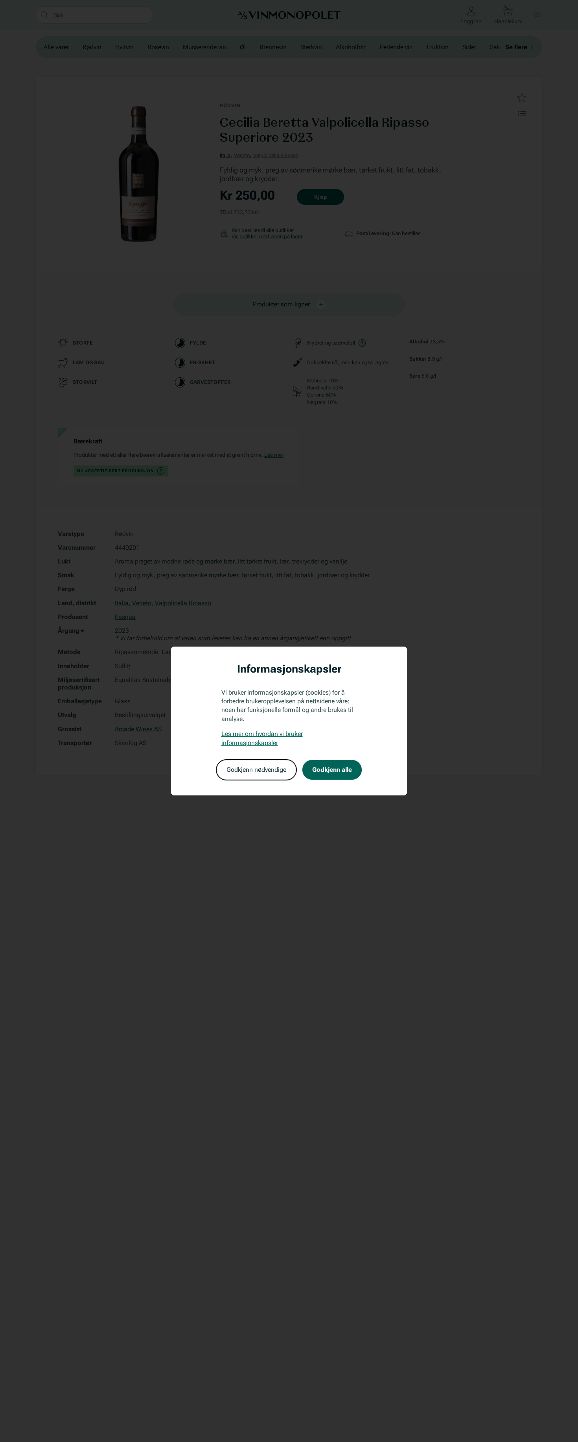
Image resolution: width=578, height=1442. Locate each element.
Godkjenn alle (332, 769)
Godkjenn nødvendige (256, 769)
